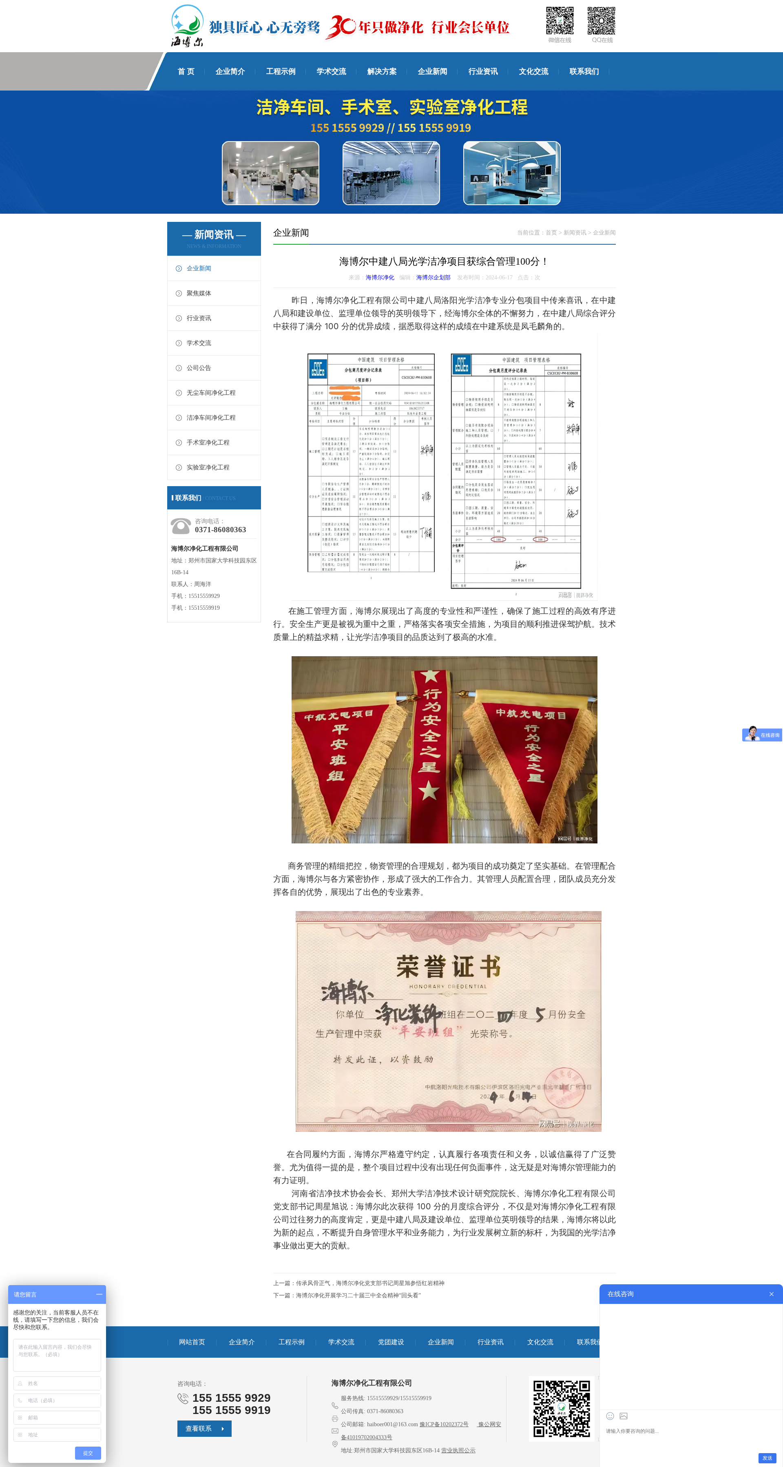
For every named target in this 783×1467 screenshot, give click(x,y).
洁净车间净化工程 (211, 417)
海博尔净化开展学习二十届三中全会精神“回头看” (358, 1295)
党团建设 (391, 1342)
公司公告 (199, 368)
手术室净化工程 (208, 442)
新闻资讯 (575, 233)
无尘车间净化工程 (211, 392)
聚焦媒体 (199, 293)
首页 (551, 233)
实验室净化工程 (208, 467)
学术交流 (331, 71)
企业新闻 (432, 71)
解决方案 (382, 71)
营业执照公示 (458, 1450)
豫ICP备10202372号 (444, 1424)
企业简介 (230, 71)
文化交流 (534, 71)
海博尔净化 (380, 277)
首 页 (186, 71)
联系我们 (584, 71)
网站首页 (192, 1342)
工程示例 (281, 71)
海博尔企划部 (433, 277)
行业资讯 (483, 71)
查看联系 (199, 1428)
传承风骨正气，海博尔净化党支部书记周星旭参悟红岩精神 (370, 1283)
